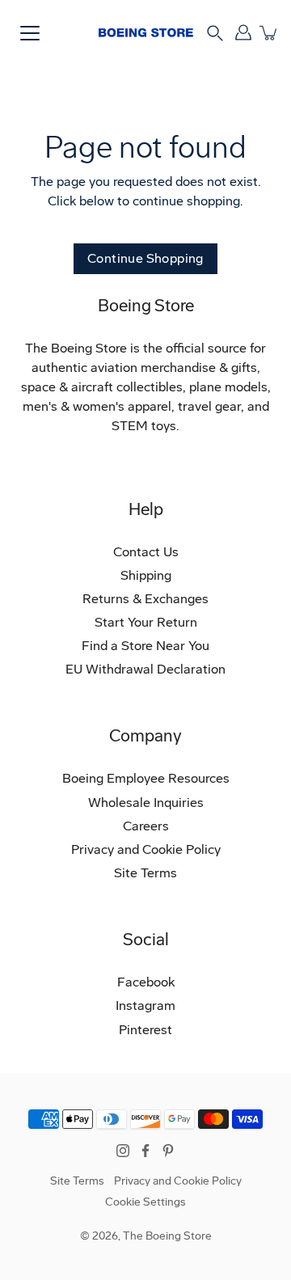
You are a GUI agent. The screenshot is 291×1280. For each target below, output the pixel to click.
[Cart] (269, 33)
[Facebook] (145, 1150)
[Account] (243, 33)
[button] (215, 31)
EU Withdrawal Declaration (145, 669)
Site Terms (145, 873)
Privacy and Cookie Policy (146, 849)
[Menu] (30, 33)
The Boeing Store (167, 1236)
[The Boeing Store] (145, 32)
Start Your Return (146, 622)
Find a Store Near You (145, 645)
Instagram (145, 1005)
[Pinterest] (168, 1150)
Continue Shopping (145, 258)
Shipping (145, 575)
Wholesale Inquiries (146, 802)
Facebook (146, 982)
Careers (146, 826)
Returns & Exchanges (145, 598)
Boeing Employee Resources (146, 778)
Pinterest (145, 1029)
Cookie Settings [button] (145, 1202)
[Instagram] (123, 1150)
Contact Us (146, 552)
